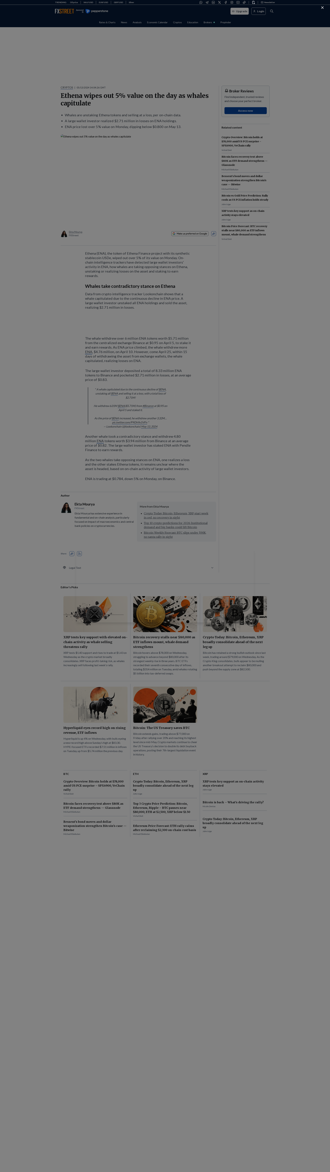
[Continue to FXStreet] (322, 7)
